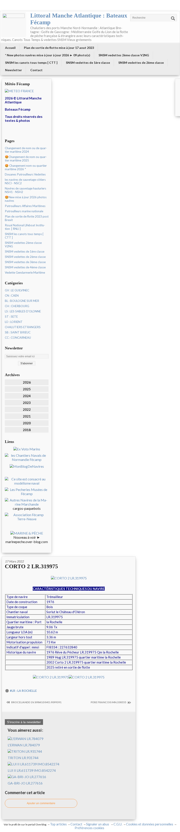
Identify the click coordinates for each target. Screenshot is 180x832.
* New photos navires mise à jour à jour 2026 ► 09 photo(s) (47, 55)
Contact (36, 70)
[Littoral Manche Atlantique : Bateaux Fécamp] (13, 24)
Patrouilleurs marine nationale (24, 211)
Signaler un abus (98, 824)
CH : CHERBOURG (17, 306)
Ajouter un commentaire (41, 803)
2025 (27, 389)
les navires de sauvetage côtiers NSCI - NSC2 (25, 181)
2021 (27, 416)
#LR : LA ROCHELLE (23, 690)
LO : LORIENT (14, 322)
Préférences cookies (89, 828)
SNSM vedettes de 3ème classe (25, 262)
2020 (27, 423)
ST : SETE (11, 316)
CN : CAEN (12, 295)
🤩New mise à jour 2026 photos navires (26, 198)
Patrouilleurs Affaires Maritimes (25, 206)
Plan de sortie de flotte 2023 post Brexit (27, 218)
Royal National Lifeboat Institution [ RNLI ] (25, 226)
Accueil (10, 48)
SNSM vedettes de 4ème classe (25, 267)
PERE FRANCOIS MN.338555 (109, 702)
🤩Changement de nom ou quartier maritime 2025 (26, 158)
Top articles (58, 824)
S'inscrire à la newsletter (24, 722)
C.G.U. (117, 824)
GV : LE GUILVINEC (17, 290)
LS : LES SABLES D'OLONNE (23, 311)
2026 (27, 382)
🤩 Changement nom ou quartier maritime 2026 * (26, 167)
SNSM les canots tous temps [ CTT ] (31, 62)
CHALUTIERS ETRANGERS (23, 327)
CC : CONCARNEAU (18, 337)
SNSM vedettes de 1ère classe (88, 62)
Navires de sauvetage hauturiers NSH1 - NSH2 (25, 190)
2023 (27, 403)
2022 (27, 409)
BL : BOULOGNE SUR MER (22, 301)
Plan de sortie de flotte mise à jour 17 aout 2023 (59, 48)
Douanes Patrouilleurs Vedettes (25, 174)
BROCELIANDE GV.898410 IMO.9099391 (36, 702)
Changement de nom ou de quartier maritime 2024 (26, 149)
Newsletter (13, 70)
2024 (27, 396)
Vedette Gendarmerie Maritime (25, 272)
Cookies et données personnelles (149, 824)
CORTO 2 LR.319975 (31, 566)
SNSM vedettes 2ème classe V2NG (124, 55)
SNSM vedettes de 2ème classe (141, 62)
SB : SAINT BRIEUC (18, 332)
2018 (27, 430)
